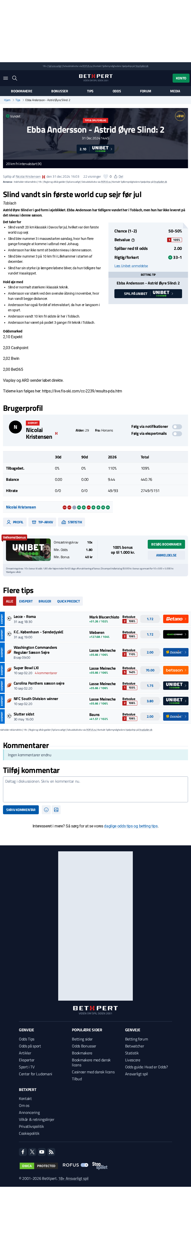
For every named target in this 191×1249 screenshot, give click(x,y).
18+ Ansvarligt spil (73, 1178)
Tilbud (77, 1079)
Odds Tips (26, 1039)
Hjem (7, 100)
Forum (145, 91)
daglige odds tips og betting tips (130, 826)
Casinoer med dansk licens (93, 1072)
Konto (181, 78)
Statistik (74, 522)
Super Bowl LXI (26, 668)
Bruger (45, 601)
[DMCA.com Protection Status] (39, 1166)
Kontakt (25, 1098)
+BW (180, 115)
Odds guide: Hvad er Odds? (146, 1067)
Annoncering (29, 1112)
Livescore (132, 1060)
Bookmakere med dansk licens (91, 1062)
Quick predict (68, 601)
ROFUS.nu (87, 66)
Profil (17, 522)
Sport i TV (27, 1067)
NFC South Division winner (36, 699)
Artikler (25, 1053)
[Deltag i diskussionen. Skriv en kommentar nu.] (95, 789)
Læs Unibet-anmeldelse (131, 266)
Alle (9, 601)
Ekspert (26, 601)
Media (175, 91)
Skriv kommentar (21, 809)
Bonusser (59, 91)
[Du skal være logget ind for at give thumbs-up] (106, 176)
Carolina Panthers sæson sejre (39, 683)
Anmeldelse (166, 555)
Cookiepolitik (29, 1133)
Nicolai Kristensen (28, 176)
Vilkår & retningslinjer (36, 1119)
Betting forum (136, 1039)
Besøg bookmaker (166, 544)
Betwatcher (134, 1046)
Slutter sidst (24, 714)
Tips (90, 91)
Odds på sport (30, 1046)
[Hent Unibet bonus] (28, 550)
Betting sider (82, 1039)
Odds (117, 91)
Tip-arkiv (45, 522)
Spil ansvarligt (55, 66)
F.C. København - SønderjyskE (38, 632)
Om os (24, 1105)
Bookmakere (21, 91)
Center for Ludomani (35, 1074)
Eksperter (27, 1060)
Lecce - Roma (25, 616)
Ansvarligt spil (136, 1074)
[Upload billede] (56, 809)
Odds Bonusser (84, 1046)
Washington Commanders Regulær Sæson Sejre (35, 649)
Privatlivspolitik (31, 1126)
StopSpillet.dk (141, 66)
